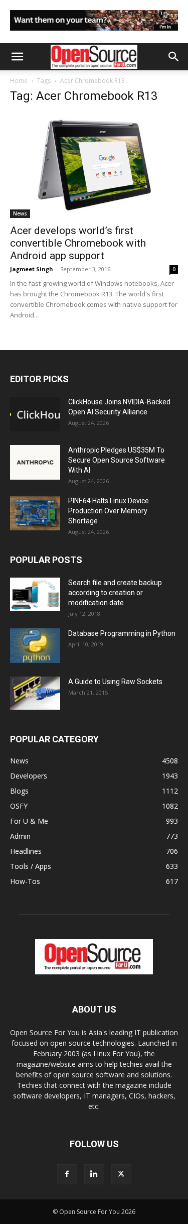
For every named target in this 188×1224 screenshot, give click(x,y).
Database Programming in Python (121, 633)
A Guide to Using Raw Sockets (115, 682)
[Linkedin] (94, 1174)
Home (19, 80)
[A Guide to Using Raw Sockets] (35, 693)
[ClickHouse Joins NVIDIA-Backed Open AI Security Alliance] (35, 414)
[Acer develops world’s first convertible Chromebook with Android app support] (94, 166)
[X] (121, 1174)
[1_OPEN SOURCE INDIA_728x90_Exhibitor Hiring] (94, 33)
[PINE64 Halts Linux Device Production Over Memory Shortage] (35, 513)
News (20, 213)
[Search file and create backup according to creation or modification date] (35, 594)
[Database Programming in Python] (35, 645)
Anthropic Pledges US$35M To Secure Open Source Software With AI (116, 460)
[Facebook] (67, 1174)
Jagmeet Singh (31, 269)
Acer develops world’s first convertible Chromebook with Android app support (78, 243)
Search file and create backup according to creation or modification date (115, 593)
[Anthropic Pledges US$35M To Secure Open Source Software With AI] (35, 462)
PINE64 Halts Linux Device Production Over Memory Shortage (108, 511)
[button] (17, 56)
